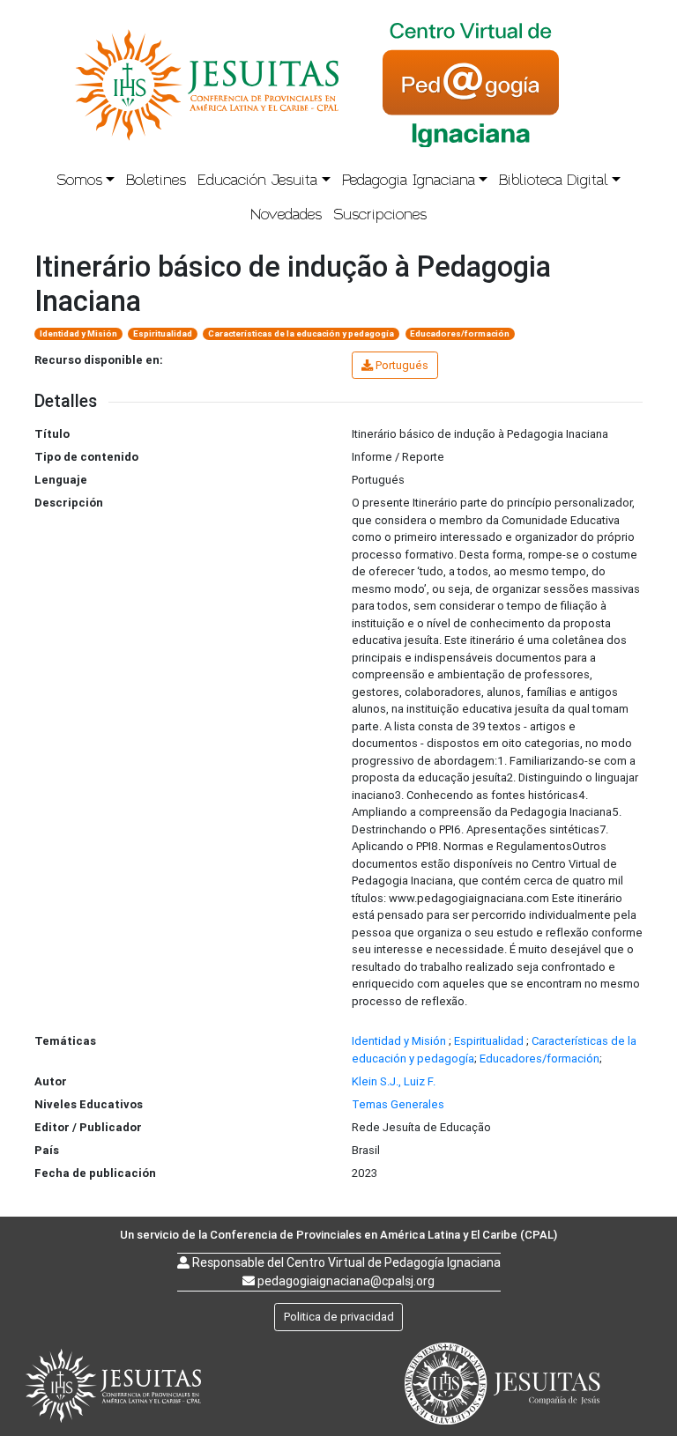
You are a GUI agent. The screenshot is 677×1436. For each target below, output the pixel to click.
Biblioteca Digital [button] (553, 181)
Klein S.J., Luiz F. (393, 1081)
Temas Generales (398, 1104)
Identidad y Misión (78, 333)
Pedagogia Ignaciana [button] (408, 181)
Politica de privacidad (339, 1316)
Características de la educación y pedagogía (301, 333)
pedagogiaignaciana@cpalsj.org (346, 1281)
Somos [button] (79, 181)
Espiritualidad (162, 333)
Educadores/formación (460, 333)
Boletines (156, 181)
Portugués (402, 365)
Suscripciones (380, 215)
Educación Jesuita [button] (257, 181)
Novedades (286, 215)
